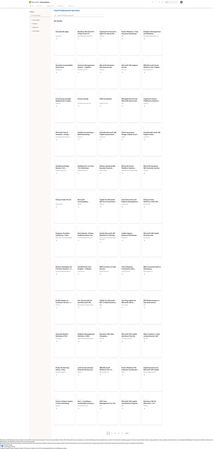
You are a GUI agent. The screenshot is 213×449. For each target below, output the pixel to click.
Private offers (63, 440)
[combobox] (79, 15)
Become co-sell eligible (178, 440)
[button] (55, 15)
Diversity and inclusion (122, 443)
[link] (64, 39)
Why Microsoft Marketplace (7, 440)
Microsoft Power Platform (40, 443)
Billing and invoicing (96, 440)
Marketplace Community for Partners (196, 440)
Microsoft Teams (52, 443)
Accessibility (132, 443)
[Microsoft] (33, 2)
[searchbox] (42, 15)
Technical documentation (52, 440)
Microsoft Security (12, 443)
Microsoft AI (3, 443)
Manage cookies (62, 448)
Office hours (31, 440)
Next (126, 433)
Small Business (73, 443)
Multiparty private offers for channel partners (22, 441)
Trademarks (46, 448)
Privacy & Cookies (30, 448)
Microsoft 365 (29, 443)
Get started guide (40, 440)
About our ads (53, 448)
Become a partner (107, 440)
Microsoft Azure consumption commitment (79, 440)
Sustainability (139, 443)
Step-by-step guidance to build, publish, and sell (158, 440)
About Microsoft (86, 443)
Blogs (17, 440)
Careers (80, 443)
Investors (113, 443)
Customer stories (23, 440)
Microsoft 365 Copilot (63, 443)
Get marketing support (124, 440)
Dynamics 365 (21, 443)
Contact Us (22, 448)
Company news (95, 443)
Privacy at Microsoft (105, 443)
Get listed (115, 440)
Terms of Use (38, 448)
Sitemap (16, 448)
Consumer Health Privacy (7, 448)
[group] (56, 38)
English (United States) (6, 445)
